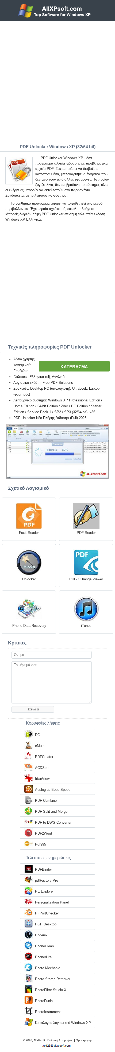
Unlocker (29, 579)
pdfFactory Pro (46, 880)
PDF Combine (46, 801)
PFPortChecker (47, 913)
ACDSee (41, 768)
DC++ (39, 735)
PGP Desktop (45, 924)
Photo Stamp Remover (52, 979)
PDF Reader (86, 533)
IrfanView (42, 779)
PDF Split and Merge (51, 811)
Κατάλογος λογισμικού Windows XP (63, 1023)
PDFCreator (44, 757)
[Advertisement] (57, 81)
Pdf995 (40, 844)
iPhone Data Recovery (28, 626)
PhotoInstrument (48, 1012)
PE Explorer (44, 891)
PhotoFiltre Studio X (50, 990)
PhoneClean (44, 946)
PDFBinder (43, 869)
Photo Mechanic (47, 968)
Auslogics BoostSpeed (52, 790)
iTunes (86, 626)
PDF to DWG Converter (53, 822)
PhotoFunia (44, 1001)
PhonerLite (43, 957)
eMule (39, 746)
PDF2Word (43, 833)
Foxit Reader (29, 533)
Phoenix (41, 935)
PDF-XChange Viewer (86, 579)
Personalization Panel (52, 902)
